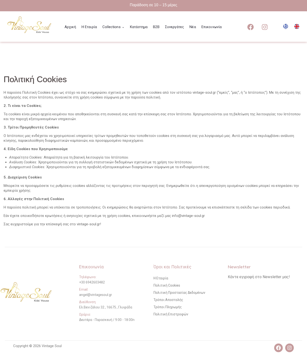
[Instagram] (264, 26)
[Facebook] (250, 26)
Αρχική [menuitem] (70, 27)
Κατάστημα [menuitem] (139, 27)
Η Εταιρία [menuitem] (89, 27)
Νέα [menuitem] (192, 27)
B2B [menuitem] (156, 27)
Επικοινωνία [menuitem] (211, 27)
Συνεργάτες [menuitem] (174, 27)
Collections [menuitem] (113, 27)
